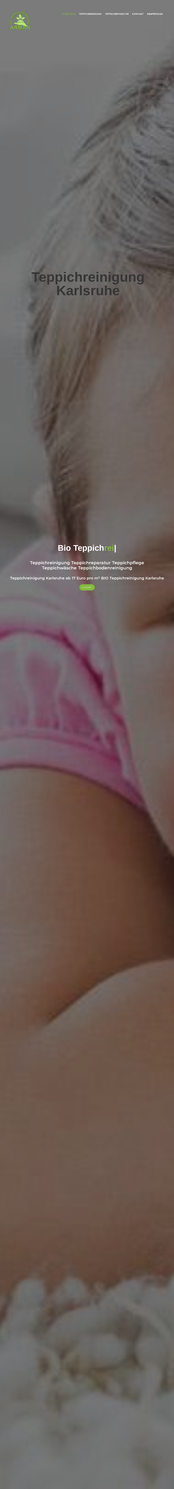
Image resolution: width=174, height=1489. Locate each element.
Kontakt (138, 14)
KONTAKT (87, 587)
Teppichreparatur (117, 14)
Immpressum (155, 14)
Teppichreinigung (90, 14)
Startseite (68, 14)
